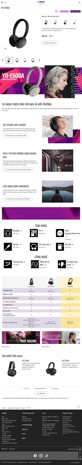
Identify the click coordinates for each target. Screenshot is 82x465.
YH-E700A (50, 286)
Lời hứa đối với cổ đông (68, 426)
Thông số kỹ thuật (40, 388)
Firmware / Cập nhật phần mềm (49, 433)
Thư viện (44, 431)
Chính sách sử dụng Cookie (45, 462)
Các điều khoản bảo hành (48, 427)
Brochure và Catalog (47, 429)
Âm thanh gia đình (6, 437)
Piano (3, 416)
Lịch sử (64, 428)
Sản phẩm (17, 408)
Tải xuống (54, 388)
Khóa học (24, 416)
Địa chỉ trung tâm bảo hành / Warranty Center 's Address (49, 424)
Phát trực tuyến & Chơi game (8, 439)
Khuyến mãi (25, 429)
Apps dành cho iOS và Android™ (9, 443)
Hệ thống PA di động (6, 435)
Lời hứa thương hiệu (67, 420)
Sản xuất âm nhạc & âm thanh (9, 420)
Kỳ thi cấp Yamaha (26, 418)
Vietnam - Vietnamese (9, 449)
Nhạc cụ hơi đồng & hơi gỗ (8, 426)
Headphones (10, 408)
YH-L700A (31, 286)
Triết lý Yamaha (66, 424)
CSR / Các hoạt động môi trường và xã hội (71, 432)
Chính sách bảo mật (33, 462)
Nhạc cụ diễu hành (6, 432)
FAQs (43, 418)
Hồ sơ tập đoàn (66, 418)
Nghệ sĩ (24, 438)
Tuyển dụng (65, 422)
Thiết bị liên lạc (5, 441)
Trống (3, 424)
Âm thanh (4, 408)
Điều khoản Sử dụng (22, 462)
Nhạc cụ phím (5, 418)
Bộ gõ (3, 430)
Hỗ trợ (43, 413)
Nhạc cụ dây (5, 428)
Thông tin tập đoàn (67, 416)
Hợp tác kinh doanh (73, 449)
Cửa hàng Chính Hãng (27, 425)
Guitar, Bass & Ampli (7, 422)
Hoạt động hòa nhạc (26, 420)
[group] (9, 60)
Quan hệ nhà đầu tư (67, 430)
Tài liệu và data (45, 435)
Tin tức (23, 434)
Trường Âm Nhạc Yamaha (28, 413)
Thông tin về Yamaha (67, 413)
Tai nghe (23, 408)
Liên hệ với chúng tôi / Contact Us (50, 416)
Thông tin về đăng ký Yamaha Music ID (50, 421)
